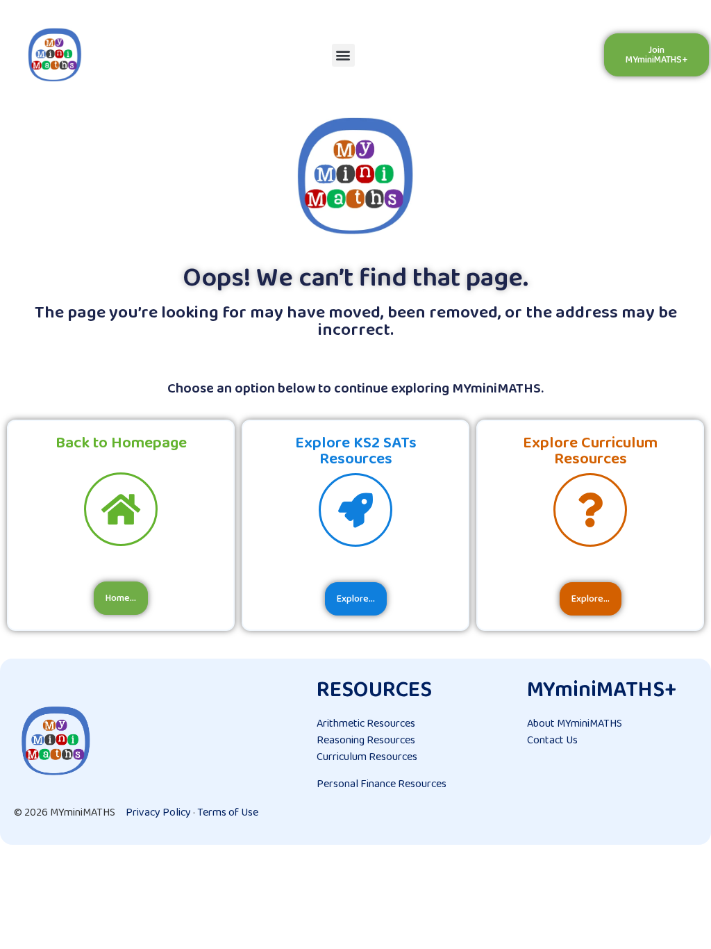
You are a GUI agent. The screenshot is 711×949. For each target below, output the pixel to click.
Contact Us (552, 740)
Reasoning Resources (366, 740)
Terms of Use (227, 812)
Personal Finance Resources (381, 784)
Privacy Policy (158, 812)
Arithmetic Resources (366, 723)
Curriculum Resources (367, 757)
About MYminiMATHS (574, 723)
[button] (343, 55)
